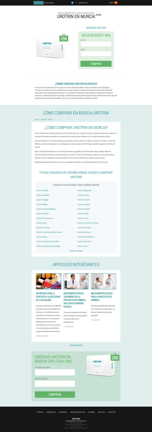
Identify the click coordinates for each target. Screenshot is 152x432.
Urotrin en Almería (42, 213)
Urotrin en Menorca (83, 232)
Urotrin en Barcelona (84, 190)
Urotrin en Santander (84, 241)
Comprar (96, 64)
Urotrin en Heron (83, 218)
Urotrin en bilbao (42, 204)
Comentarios (51, 412)
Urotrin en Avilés (82, 213)
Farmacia (40, 412)
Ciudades (91, 412)
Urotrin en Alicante (83, 209)
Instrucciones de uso (77, 412)
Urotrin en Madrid (42, 190)
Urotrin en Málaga (42, 200)
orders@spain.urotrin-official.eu (76, 421)
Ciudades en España (76, 251)
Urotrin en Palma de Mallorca (46, 209)
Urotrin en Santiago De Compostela (48, 246)
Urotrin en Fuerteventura (44, 218)
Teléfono (83, 49)
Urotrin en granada (42, 195)
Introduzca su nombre (42, 367)
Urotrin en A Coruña (43, 227)
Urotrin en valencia (83, 204)
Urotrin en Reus (41, 237)
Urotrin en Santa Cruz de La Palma (47, 241)
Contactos (111, 412)
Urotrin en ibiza (41, 223)
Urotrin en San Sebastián (85, 237)
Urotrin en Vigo (82, 246)
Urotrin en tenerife (83, 200)
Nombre (82, 40)
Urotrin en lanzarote (84, 227)
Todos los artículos (76, 345)
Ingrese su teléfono (41, 379)
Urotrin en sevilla (83, 195)
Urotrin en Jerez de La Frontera (87, 223)
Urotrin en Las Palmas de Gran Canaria (49, 232)
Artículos (101, 412)
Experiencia (63, 412)
